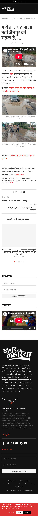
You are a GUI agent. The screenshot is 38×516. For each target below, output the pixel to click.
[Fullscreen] (34, 328)
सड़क (11, 74)
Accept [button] (19, 513)
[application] (19, 320)
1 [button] (14, 261)
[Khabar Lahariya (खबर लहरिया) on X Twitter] (8, 443)
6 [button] (23, 261)
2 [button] (16, 261)
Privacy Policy (30, 484)
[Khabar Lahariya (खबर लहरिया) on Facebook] (3, 443)
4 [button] (19, 261)
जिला (13, 18)
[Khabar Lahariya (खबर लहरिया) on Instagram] (12, 443)
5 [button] (21, 261)
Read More (12, 513)
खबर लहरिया (5, 18)
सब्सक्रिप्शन (18, 174)
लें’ (23, 174)
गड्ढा (28, 80)
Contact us (7, 484)
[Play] (4, 328)
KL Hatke (11, 183)
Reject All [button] (27, 513)
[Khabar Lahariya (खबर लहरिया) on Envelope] (25, 443)
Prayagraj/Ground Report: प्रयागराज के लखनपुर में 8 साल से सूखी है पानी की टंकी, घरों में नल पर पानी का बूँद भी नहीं (19, 252)
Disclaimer (19, 487)
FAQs (20, 481)
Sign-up (27, 481)
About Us (11, 481)
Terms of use (18, 484)
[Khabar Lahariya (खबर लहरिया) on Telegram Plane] (21, 443)
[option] (19, 241)
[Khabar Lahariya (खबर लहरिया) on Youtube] (17, 443)
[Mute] (30, 328)
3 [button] (18, 261)
